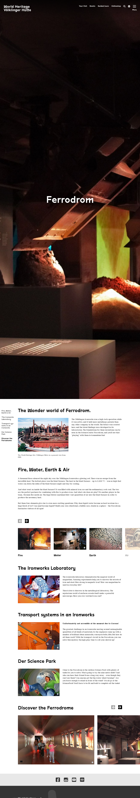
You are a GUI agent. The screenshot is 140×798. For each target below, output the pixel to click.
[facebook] (58, 780)
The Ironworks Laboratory (8, 418)
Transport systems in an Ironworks (8, 426)
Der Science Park (7, 433)
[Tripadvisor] (82, 780)
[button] (27, 521)
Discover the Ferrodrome (7, 439)
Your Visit (83, 6)
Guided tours (103, 6)
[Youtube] (74, 780)
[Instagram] (66, 780)
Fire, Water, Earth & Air (6, 412)
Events (92, 6)
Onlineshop (116, 6)
